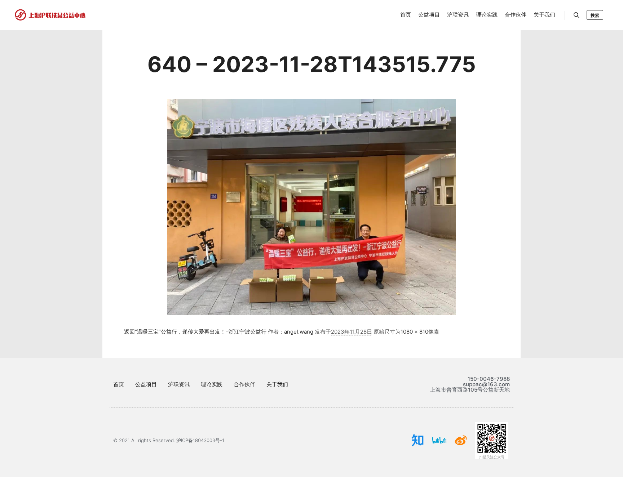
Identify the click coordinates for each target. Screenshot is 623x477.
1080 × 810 (414, 331)
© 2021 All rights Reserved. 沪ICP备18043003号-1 (168, 440)
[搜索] (576, 15)
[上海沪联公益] (50, 15)
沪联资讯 (179, 384)
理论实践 (211, 384)
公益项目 (146, 384)
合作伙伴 (244, 384)
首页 (118, 384)
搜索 (595, 15)
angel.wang (298, 331)
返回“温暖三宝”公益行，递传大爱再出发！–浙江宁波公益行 (195, 331)
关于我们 (277, 384)
